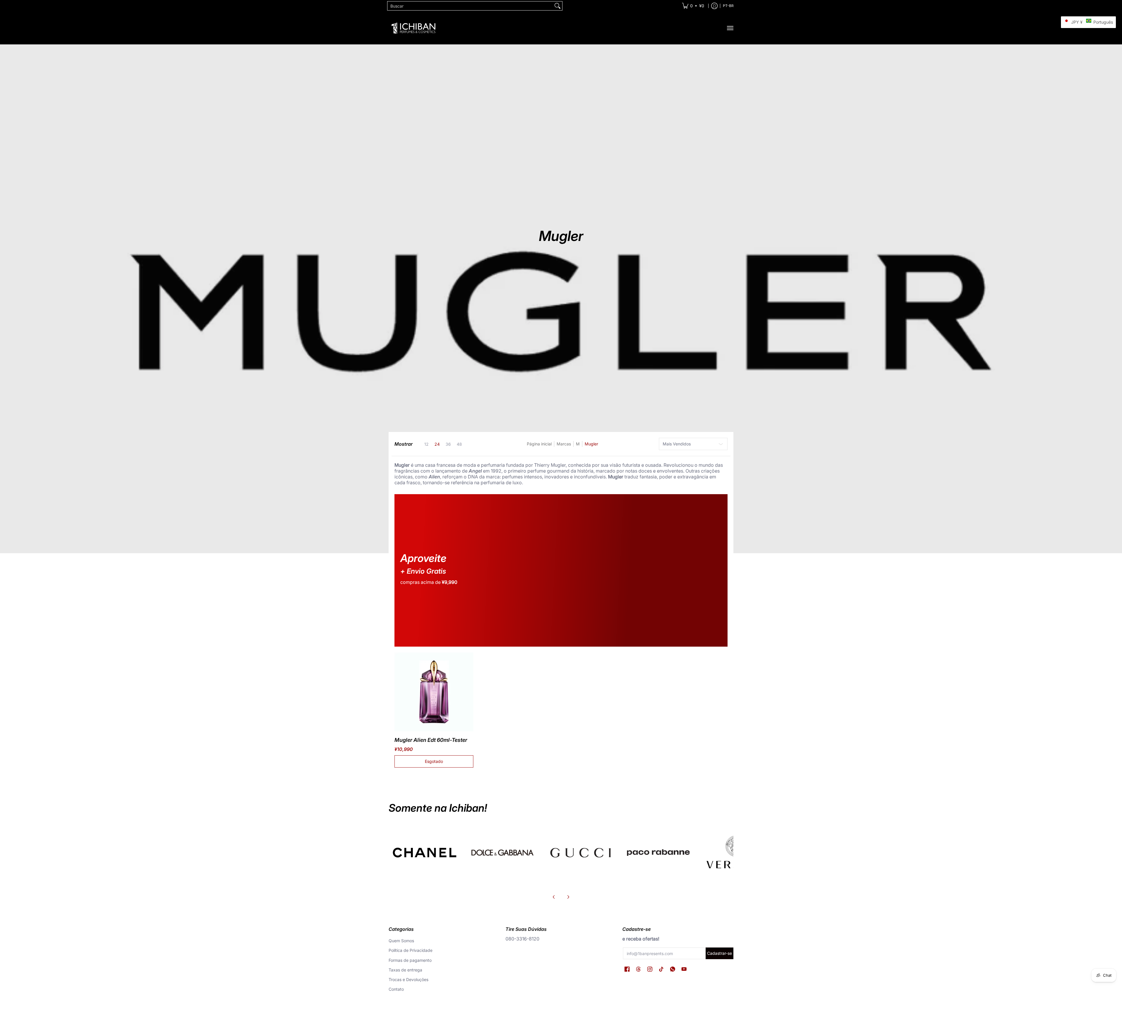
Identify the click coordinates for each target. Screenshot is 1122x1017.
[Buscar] (557, 5)
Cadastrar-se (719, 953)
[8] (580, 852)
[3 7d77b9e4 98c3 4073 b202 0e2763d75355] (425, 852)
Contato (396, 989)
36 (448, 444)
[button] (627, 969)
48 (459, 444)
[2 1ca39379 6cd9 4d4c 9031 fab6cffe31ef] (503, 852)
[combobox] (470, 5)
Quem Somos (401, 940)
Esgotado (434, 761)
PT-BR (728, 6)
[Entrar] (714, 6)
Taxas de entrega (405, 969)
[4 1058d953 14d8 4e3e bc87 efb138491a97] (658, 852)
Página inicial (539, 443)
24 (437, 444)
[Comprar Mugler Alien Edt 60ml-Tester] (433, 691)
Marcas (564, 443)
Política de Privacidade (410, 950)
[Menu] (729, 28)
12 (426, 444)
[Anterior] (554, 897)
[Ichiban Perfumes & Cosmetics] (413, 28)
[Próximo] (568, 897)
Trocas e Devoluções (408, 979)
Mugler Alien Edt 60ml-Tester (430, 740)
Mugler (591, 443)
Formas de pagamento (410, 960)
